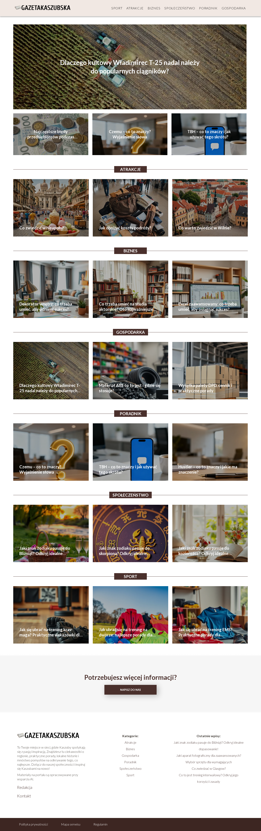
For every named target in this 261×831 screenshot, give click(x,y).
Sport (117, 8)
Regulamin (100, 824)
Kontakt (24, 795)
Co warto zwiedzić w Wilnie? (204, 227)
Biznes (154, 8)
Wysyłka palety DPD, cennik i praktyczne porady (205, 388)
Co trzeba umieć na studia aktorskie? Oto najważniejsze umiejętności (126, 306)
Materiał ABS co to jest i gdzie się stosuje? (129, 388)
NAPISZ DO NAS (130, 689)
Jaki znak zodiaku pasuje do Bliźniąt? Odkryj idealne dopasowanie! (44, 551)
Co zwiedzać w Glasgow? (209, 768)
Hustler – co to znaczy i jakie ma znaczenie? (207, 469)
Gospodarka (234, 8)
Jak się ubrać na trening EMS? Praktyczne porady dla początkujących (205, 632)
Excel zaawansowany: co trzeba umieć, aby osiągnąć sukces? (207, 306)
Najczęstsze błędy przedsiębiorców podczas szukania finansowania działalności (50, 134)
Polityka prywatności (33, 824)
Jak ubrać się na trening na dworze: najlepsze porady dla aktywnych (126, 632)
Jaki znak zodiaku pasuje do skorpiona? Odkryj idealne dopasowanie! (124, 551)
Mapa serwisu (70, 824)
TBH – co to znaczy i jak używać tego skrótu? (209, 134)
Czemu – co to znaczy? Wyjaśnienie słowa (130, 134)
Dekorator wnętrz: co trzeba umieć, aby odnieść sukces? (45, 306)
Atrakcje (135, 8)
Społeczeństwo (179, 8)
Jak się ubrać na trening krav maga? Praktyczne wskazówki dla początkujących (50, 632)
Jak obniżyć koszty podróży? (125, 227)
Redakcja (24, 787)
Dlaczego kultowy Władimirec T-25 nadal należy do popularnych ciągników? (130, 67)
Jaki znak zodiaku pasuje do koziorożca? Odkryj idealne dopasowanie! (203, 551)
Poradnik (208, 8)
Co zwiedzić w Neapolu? (41, 227)
